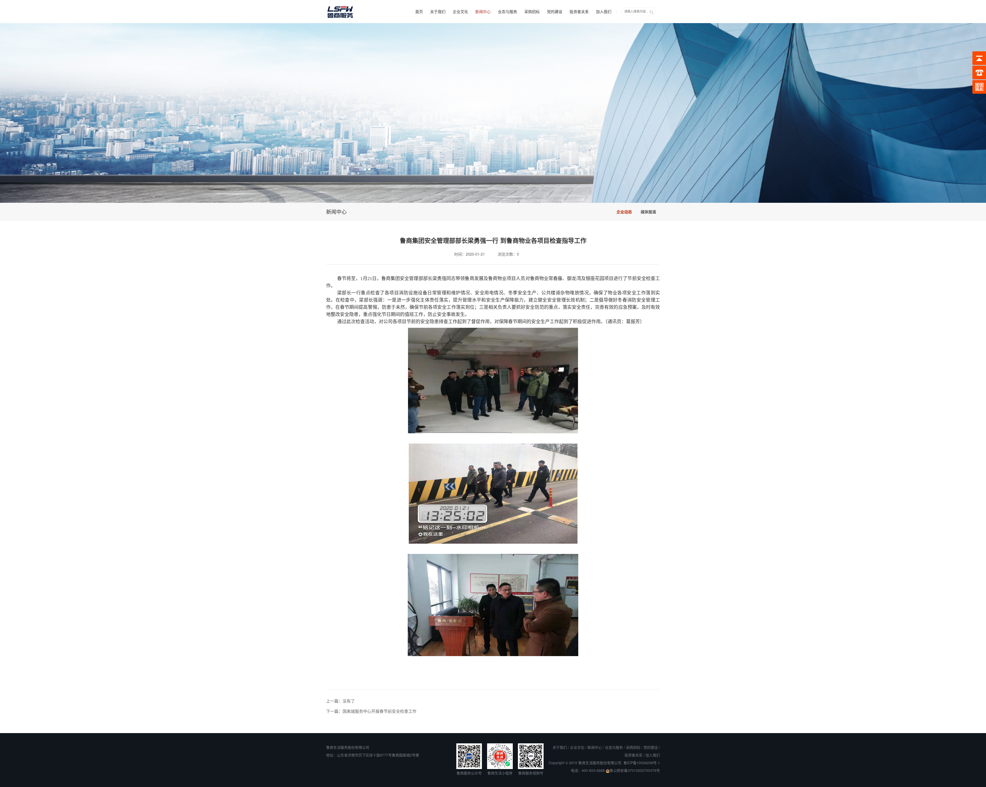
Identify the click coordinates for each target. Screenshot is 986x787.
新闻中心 (483, 11)
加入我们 (603, 11)
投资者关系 (579, 11)
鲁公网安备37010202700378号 (635, 770)
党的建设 (554, 11)
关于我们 (437, 11)
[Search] (651, 12)
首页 (419, 11)
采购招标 (532, 11)
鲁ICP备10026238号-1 (641, 762)
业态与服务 (507, 11)
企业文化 (460, 11)
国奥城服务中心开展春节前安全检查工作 (379, 711)
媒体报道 (648, 212)
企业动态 (624, 212)
